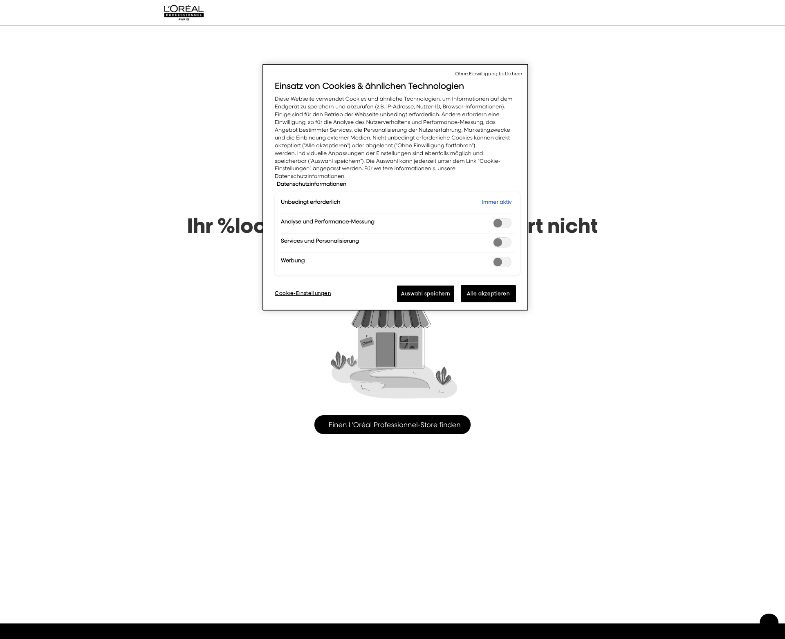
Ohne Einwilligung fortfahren (488, 73)
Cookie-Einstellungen (303, 293)
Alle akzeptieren (488, 293)
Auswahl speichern (425, 293)
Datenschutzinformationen (311, 184)
